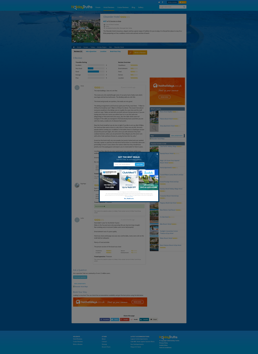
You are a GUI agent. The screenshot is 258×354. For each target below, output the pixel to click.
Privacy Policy (130, 196)
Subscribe (139, 164)
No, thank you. (129, 198)
